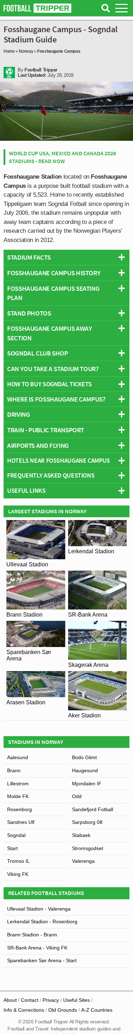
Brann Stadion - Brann (32, 934)
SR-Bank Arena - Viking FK (37, 948)
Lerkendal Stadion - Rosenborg (42, 921)
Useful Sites (76, 1000)
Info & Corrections (24, 1010)
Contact (29, 1000)
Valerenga (83, 861)
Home (9, 51)
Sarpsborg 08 (87, 822)
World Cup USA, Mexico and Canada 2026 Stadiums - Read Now (62, 157)
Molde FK (18, 796)
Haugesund (85, 770)
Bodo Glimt (84, 757)
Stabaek (81, 835)
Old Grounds (62, 1010)
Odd (77, 796)
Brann (14, 770)
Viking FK (17, 874)
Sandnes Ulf (20, 822)
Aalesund (17, 757)
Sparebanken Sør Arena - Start (42, 960)
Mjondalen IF (86, 783)
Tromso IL (18, 861)
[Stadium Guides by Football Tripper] (37, 8)
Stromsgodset (87, 848)
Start (12, 848)
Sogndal (16, 835)
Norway (26, 51)
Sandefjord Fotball (92, 809)
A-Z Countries (96, 1010)
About (10, 1000)
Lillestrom (18, 783)
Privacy (51, 1000)
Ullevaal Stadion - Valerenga (39, 909)
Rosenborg (19, 809)
